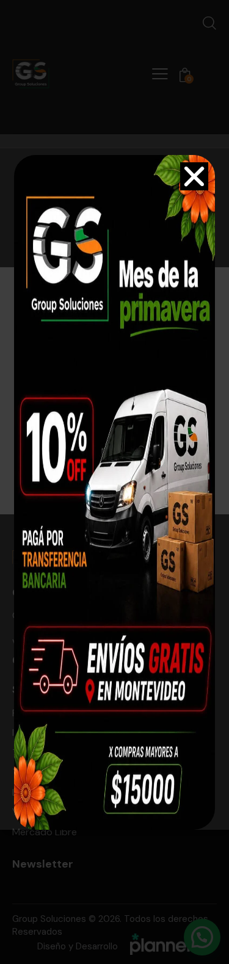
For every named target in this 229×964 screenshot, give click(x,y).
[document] (114, 482)
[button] (194, 176)
